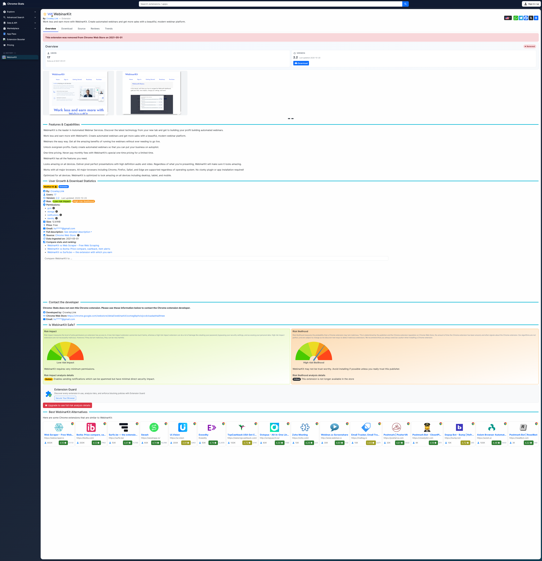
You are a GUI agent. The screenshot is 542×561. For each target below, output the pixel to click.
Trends (109, 28)
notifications (53, 215)
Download (66, 28)
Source (81, 28)
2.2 (57, 198)
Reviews (95, 28)
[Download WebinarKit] (414, 58)
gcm (49, 208)
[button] (531, 4)
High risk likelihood (83, 201)
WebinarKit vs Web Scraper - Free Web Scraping (73, 245)
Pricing (10, 45)
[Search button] (405, 4)
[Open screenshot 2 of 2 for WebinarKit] (151, 93)
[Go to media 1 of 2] (289, 118)
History (11, 53)
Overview (50, 28)
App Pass (11, 34)
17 (55, 194)
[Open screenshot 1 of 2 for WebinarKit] (78, 93)
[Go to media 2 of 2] (292, 118)
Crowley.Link (52, 18)
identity (50, 218)
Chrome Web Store (65, 235)
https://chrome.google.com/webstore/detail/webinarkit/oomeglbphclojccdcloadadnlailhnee (116, 315)
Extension (66, 18)
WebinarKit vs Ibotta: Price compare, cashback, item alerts (78, 248)
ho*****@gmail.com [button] (64, 228)
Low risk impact (61, 201)
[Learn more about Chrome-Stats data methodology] (78, 235)
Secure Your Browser (65, 398)
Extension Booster (16, 39)
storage (50, 211)
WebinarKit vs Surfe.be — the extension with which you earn (79, 252)
